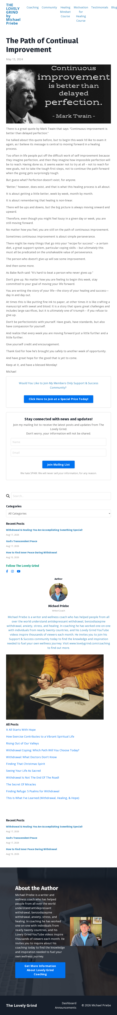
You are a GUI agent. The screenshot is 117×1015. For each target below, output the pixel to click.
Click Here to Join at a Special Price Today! (58, 399)
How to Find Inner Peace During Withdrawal (31, 552)
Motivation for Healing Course (81, 13)
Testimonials (99, 7)
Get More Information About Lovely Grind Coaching (40, 970)
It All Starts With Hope (21, 729)
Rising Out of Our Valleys (22, 743)
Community (49, 7)
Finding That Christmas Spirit (25, 764)
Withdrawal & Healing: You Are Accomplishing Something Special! (44, 530)
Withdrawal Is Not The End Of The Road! (32, 777)
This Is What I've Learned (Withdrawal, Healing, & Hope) (42, 798)
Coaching (33, 7)
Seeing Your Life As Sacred (23, 770)
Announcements (65, 1007)
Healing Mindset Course (65, 11)
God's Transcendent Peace (21, 541)
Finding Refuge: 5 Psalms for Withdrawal (32, 791)
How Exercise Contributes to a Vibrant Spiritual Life (40, 736)
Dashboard (69, 1003)
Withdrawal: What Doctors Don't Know (31, 757)
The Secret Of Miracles (21, 784)
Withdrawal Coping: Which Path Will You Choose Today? (42, 750)
